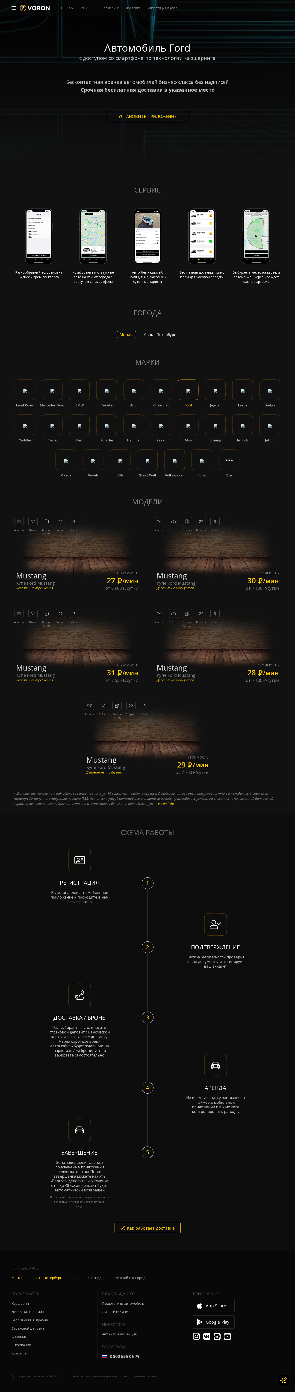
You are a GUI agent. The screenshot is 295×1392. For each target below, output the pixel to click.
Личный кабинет (116, 1311)
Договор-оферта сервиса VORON (36, 1376)
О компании (21, 1344)
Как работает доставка (151, 1228)
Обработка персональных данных (91, 1376)
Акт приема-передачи (140, 1376)
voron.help (166, 803)
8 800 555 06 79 (72, 8)
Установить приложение (147, 116)
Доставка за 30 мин (28, 1311)
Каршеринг (21, 1303)
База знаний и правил (30, 1320)
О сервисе (20, 1336)
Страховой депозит (28, 1328)
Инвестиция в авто (163, 8)
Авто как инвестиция (119, 1334)
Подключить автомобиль (123, 1303)
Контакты (19, 1353)
